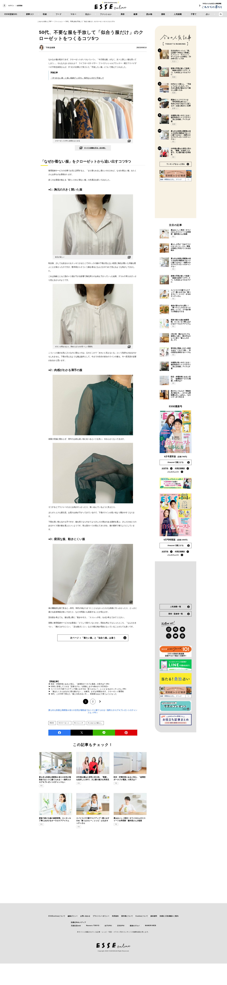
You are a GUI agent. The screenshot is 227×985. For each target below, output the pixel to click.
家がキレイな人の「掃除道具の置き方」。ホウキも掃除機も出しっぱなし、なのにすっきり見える (181, 394)
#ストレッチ (78, 723)
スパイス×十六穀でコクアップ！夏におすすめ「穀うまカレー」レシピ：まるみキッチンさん (92, 820)
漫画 (163, 14)
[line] (104, 733)
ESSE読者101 (10, 14)
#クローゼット (64, 723)
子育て (194, 14)
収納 (45, 14)
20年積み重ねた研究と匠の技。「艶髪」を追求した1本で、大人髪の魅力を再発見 (92, 778)
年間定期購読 (180, 468)
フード (59, 14)
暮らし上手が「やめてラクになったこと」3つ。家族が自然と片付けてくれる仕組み (181, 247)
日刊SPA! (120, 926)
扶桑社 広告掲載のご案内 (169, 916)
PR (41, 786)
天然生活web (76, 926)
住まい (88, 14)
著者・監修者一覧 (175, 614)
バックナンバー (173, 472)
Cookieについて (141, 916)
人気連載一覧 (175, 607)
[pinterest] (182, 636)
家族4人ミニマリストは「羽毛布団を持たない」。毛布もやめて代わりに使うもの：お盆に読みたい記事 (181, 103)
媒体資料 (154, 916)
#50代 (52, 723)
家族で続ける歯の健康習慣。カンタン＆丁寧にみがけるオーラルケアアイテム (55, 819)
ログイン (11, 5)
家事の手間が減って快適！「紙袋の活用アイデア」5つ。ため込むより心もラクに (181, 71)
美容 (123, 14)
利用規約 (115, 916)
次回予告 (165, 468)
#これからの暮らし (95, 723)
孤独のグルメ (135, 926)
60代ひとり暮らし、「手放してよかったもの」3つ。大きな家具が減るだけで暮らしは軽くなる (181, 87)
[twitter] (82, 733)
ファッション (106, 14)
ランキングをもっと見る (175, 164)
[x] (168, 636)
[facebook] (59, 733)
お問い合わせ (85, 916)
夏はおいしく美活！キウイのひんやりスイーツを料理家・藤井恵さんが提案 (130, 819)
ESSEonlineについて (56, 916)
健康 (135, 14)
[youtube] (175, 636)
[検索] (188, 179)
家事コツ (30, 14)
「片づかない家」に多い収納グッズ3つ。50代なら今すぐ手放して (77, 78)
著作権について (127, 916)
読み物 (149, 14)
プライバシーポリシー (101, 916)
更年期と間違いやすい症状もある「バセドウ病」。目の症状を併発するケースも (181, 350)
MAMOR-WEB (150, 925)
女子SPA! (108, 926)
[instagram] (168, 629)
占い (208, 14)
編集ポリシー (73, 916)
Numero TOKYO (92, 925)
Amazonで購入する (176, 462)
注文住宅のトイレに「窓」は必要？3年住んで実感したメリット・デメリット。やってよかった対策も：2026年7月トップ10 (181, 55)
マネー (73, 14)
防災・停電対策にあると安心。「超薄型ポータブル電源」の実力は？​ (130, 778)
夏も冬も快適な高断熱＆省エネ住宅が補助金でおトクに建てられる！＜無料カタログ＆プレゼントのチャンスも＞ (55, 779)
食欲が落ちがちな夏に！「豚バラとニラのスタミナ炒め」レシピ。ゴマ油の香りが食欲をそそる (181, 308)
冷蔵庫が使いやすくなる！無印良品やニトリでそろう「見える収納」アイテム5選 (181, 118)
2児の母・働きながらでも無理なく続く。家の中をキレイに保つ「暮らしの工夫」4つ (181, 337)
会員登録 (19, 5)
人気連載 (178, 14)
